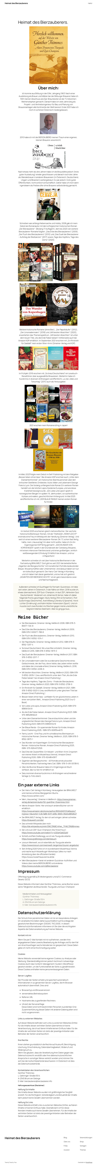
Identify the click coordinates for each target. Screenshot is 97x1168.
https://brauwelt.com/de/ (33, 820)
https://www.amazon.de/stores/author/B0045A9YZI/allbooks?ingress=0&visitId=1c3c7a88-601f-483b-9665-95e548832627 (49, 812)
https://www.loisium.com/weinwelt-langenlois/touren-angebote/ (50, 845)
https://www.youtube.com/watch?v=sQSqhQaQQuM (45, 832)
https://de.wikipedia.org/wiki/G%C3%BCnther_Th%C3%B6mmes (50, 826)
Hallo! (90, 3)
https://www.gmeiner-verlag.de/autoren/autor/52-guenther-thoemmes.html (49, 800)
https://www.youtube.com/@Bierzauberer (40, 866)
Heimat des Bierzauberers (16, 3)
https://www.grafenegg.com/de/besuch (39, 839)
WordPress (89, 1162)
